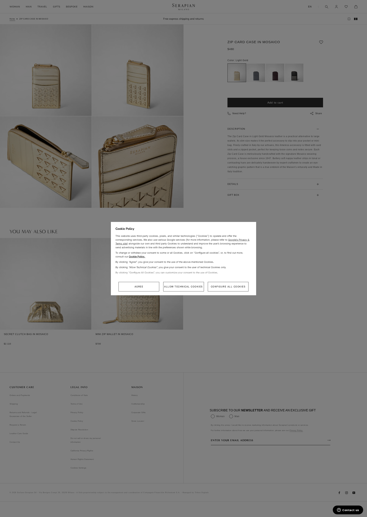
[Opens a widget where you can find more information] (348, 510)
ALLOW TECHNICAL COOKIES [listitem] (183, 286)
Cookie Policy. (137, 256)
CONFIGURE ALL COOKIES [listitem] (228, 286)
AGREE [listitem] (139, 286)
